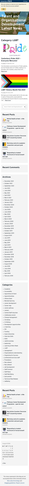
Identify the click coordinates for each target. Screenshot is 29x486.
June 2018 (7, 269)
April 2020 (7, 217)
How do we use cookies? (12, 6)
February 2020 (8, 221)
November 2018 (9, 257)
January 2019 (8, 252)
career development (10, 303)
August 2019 (8, 235)
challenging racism (10, 315)
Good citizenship (9, 334)
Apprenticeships (9, 296)
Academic (7, 289)
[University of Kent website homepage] (7, 1)
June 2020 (7, 212)
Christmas (7, 320)
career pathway (9, 308)
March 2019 (7, 247)
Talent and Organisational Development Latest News (13, 22)
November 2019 (9, 228)
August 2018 (8, 264)
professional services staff (12, 358)
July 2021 (7, 188)
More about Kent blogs (13, 480)
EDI (5, 329)
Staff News (7, 372)
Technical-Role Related (11, 379)
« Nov (4, 463)
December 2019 (9, 226)
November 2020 (9, 205)
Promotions (7, 360)
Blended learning (9, 301)
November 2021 (9, 181)
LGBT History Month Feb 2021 (13, 90)
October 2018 (8, 259)
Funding (6, 332)
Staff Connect (8, 369)
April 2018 (7, 273)
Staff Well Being (9, 374)
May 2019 (7, 243)
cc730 (3, 92)
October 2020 (8, 207)
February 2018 (8, 276)
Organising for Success (11, 355)
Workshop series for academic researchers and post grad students (13, 145)
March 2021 (7, 198)
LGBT (6, 348)
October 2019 (8, 231)
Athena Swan (8, 298)
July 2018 (7, 266)
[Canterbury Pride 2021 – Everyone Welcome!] (14, 50)
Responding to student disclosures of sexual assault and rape (13, 155)
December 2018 (9, 254)
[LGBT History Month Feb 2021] (14, 83)
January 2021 (8, 202)
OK (3, 9)
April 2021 (7, 195)
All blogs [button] (25, 1)
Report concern (20, 483)
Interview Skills (8, 336)
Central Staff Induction (11, 313)
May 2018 (7, 271)
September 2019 (9, 233)
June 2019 (7, 240)
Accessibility (8, 291)
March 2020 (8, 219)
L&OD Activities (9, 341)
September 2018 (9, 261)
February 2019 (8, 250)
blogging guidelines (10, 483)
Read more (4, 71)
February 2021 (8, 200)
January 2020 (8, 224)
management (8, 351)
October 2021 (8, 183)
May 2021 (7, 193)
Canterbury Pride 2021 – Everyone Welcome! (11, 60)
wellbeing (7, 381)
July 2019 (7, 238)
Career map (7, 306)
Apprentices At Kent (10, 294)
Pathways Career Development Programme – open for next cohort (14, 128)
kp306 (3, 63)
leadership (7, 343)
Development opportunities (12, 324)
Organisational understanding (13, 353)
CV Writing (7, 322)
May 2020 (7, 214)
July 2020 (7, 209)
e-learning (7, 327)
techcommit (7, 376)
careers (6, 310)
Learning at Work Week (11, 346)
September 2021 (9, 186)
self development (9, 367)
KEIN (5, 339)
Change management (10, 317)
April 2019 (7, 245)
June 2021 (7, 191)
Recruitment (8, 362)
